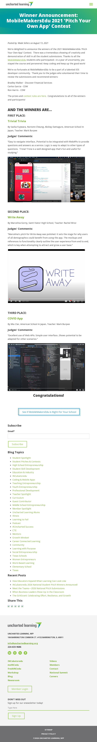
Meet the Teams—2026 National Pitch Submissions (38, 588)
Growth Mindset (20, 537)
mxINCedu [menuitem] (13, 664)
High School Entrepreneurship (27, 465)
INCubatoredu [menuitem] (15, 661)
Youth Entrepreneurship (24, 486)
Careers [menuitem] (54, 676)
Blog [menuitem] (10, 676)
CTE (14, 530)
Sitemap (48, 729)
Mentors (16, 534)
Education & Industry (23, 472)
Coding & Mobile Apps (23, 479)
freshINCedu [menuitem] (14, 668)
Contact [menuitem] (54, 668)
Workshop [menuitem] (13, 672)
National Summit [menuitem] (59, 672)
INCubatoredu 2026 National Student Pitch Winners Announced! (44, 584)
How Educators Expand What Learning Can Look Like (39, 581)
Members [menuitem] (55, 664)
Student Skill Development (26, 468)
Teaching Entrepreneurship (26, 483)
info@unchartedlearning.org (23, 643)
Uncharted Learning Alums (26, 512)
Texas (15, 570)
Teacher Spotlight (21, 494)
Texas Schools (19, 555)
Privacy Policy (48, 734)
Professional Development (25, 490)
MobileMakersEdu (17, 59)
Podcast (16, 523)
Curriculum (18, 497)
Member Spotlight (21, 508)
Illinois (15, 515)
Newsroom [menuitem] (13, 680)
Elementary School (21, 566)
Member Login (20, 689)
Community (18, 544)
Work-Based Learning (23, 563)
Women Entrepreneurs (24, 559)
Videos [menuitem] (53, 661)
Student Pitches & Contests (26, 461)
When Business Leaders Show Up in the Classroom (38, 591)
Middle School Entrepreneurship (28, 505)
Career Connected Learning (26, 541)
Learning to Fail (20, 519)
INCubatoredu (19, 476)
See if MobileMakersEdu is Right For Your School (49, 412)
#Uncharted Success (22, 526)
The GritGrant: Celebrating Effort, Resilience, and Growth (41, 595)
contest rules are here (34, 96)
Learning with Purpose (24, 548)
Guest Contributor (21, 501)
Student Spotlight (21, 457)
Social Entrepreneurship (24, 552)
